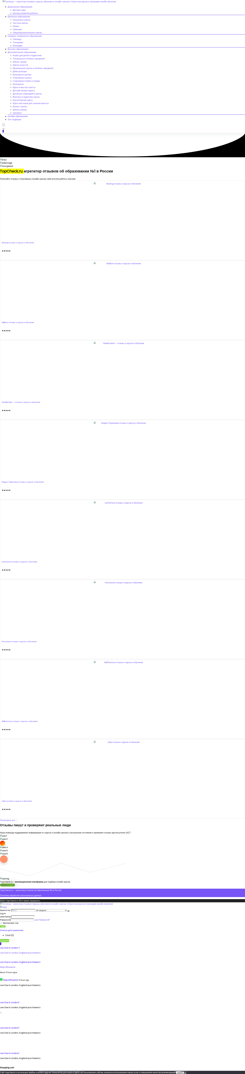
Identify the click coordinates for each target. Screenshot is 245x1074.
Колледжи (17, 45)
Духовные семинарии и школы (27, 93)
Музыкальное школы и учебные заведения (33, 68)
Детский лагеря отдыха (24, 90)
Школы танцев (20, 61)
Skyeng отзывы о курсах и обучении (18, 242)
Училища (17, 39)
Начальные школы (21, 19)
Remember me (10, 923)
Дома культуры (20, 71)
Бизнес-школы (20, 106)
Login (3, 926)
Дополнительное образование (22, 52)
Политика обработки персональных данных (20, 895)
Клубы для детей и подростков (27, 55)
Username (5, 916)
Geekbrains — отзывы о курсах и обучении (21, 402)
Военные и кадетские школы (26, 96)
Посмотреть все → (9, 820)
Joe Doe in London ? (10, 947)
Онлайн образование (18, 116)
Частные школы (20, 23)
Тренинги (17, 112)
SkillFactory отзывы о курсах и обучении (20, 721)
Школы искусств (20, 65)
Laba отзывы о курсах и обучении (17, 801)
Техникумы (18, 42)
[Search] (4, 128)
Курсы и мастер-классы (24, 87)
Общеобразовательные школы (27, 32)
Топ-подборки (14, 119)
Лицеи (16, 26)
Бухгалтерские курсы (23, 100)
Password (5, 919)
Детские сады (19, 10)
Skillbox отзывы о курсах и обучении (18, 322)
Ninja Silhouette (7, 967)
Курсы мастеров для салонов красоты (31, 103)
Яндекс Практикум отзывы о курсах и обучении (23, 482)
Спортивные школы (22, 77)
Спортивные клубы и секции (26, 81)
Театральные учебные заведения (29, 58)
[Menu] (4, 125)
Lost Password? (42, 919)
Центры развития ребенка (25, 13)
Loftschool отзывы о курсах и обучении (19, 561)
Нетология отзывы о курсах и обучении (19, 641)
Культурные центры (22, 74)
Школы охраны (20, 109)
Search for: (5, 910)
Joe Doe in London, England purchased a (20, 952)
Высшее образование (18, 49)
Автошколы (18, 84)
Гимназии (17, 29)
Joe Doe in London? (9, 1002)
